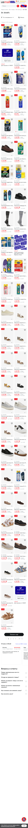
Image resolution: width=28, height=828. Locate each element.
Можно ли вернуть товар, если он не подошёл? (12, 681)
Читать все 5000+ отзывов (21, 643)
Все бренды (19, 9)
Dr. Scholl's (3, 40)
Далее (22, 639)
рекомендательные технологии (8, 826)
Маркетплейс (4, 9)
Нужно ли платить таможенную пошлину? (10, 686)
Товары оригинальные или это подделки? (10, 673)
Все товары (12, 9)
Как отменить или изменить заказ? (11, 690)
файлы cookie (16, 825)
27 (19, 639)
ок (24, 825)
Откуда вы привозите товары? (10, 677)
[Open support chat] (24, 819)
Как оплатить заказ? (7, 694)
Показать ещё (14, 634)
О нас (23, 6)
